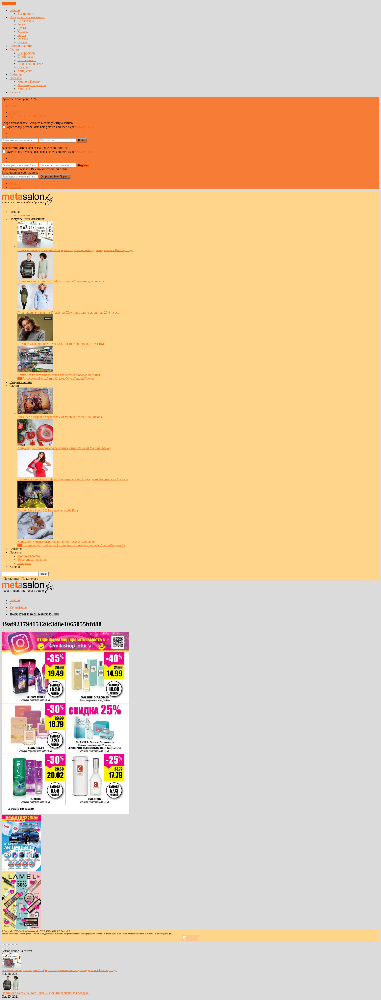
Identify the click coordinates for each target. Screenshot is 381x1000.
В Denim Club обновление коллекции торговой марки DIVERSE (61, 343)
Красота (22, 31)
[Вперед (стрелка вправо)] (7, 948)
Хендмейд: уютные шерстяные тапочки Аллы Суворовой (56, 541)
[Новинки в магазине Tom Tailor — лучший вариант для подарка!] (35, 277)
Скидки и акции (21, 45)
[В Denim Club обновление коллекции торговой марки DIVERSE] (35, 340)
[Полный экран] (11, 944)
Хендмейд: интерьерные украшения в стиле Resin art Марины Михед (64, 448)
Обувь (21, 35)
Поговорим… (26, 60)
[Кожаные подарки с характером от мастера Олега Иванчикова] (35, 413)
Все (19, 378)
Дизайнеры (25, 56)
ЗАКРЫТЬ (9, 3)
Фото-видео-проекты (31, 85)
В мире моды (26, 53)
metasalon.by (39, 934)
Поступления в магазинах (27, 17)
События (16, 74)
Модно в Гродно (28, 81)
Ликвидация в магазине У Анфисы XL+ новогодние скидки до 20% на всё (68, 312)
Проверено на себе (30, 63)
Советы (22, 67)
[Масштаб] (15, 944)
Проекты (16, 78)
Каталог (15, 92)
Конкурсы (24, 88)
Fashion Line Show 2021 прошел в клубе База (47, 510)
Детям (21, 28)
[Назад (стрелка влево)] (3, 948)
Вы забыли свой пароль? (18, 144)
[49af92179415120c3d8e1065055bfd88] (65, 812)
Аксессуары (25, 20)
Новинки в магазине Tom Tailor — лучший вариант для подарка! (61, 281)
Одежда (22, 38)
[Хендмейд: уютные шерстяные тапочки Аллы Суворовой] (35, 538)
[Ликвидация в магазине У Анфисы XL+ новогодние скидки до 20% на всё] (35, 309)
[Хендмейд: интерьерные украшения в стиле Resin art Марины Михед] (35, 444)
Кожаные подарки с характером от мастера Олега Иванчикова (59, 417)
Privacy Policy (85, 127)
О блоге (15, 183)
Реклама (15, 187)
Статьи (14, 49)
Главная (15, 10)
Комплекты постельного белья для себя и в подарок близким (58, 375)
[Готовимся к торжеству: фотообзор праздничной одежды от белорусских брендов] (35, 475)
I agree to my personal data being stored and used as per (50, 127)
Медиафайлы (18, 607)
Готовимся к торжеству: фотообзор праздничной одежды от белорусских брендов (72, 479)
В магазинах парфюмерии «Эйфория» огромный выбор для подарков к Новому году (75, 250)
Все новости (25, 13)
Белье (21, 24)
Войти (14, 106)
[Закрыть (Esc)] (3, 944)
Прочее (22, 42)
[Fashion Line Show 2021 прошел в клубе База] (35, 507)
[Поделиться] (7, 944)
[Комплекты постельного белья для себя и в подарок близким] (35, 371)
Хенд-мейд (24, 71)
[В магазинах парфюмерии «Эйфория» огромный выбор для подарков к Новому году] (35, 246)
